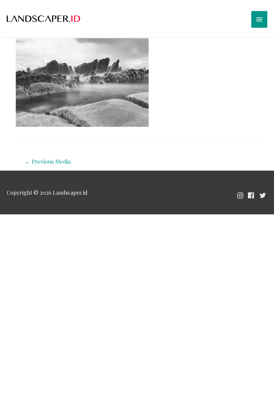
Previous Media (48, 161)
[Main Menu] (259, 19)
